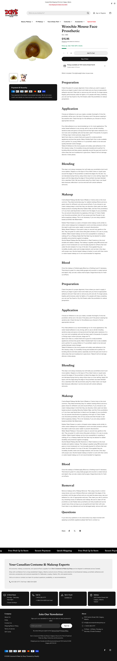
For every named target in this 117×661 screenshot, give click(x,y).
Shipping (64, 41)
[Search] (88, 13)
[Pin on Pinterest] (80, 531)
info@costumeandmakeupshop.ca (94, 622)
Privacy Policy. (64, 631)
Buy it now (84, 59)
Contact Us (68, 597)
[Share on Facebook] (69, 531)
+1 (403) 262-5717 (89, 626)
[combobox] (58, 13)
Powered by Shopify (33, 656)
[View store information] (104, 65)
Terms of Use (55, 631)
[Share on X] (74, 531)
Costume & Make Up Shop (18, 656)
